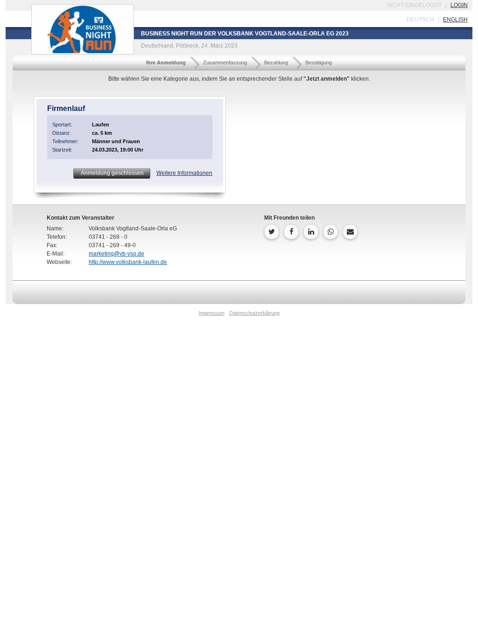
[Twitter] (271, 231)
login (459, 5)
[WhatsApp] (330, 231)
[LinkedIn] (310, 231)
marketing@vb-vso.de (116, 253)
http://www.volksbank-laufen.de (128, 262)
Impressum (212, 313)
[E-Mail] (350, 231)
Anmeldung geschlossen (112, 173)
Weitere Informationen (184, 173)
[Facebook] (291, 231)
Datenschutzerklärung (254, 313)
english (455, 19)
